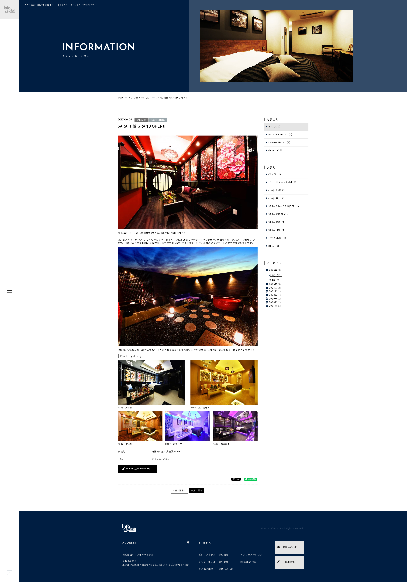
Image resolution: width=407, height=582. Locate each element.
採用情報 (223, 554)
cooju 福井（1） (277, 198)
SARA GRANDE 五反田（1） (284, 206)
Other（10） (276, 150)
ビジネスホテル (207, 554)
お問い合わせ (226, 569)
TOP (120, 97)
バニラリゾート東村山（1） (283, 182)
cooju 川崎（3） (277, 190)
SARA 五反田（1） (278, 214)
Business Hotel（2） (281, 134)
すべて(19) (274, 126)
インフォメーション (140, 97)
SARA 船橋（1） (277, 222)
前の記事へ (180, 490)
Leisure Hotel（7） (280, 142)
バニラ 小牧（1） (278, 238)
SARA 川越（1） (277, 230)
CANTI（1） (275, 174)
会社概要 (223, 561)
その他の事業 (206, 569)
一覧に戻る (197, 490)
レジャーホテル (207, 561)
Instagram (250, 561)
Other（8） (275, 246)
